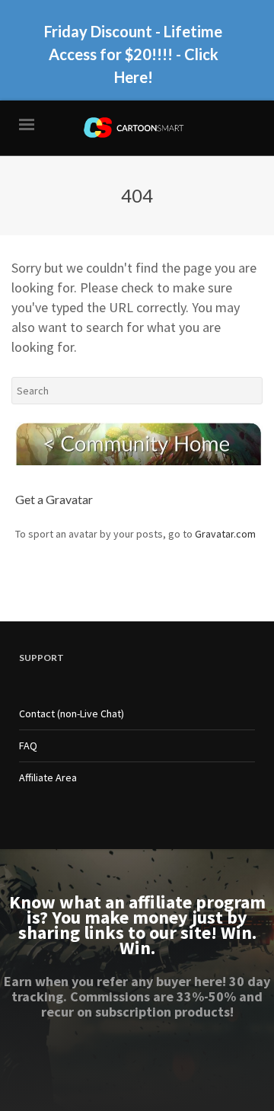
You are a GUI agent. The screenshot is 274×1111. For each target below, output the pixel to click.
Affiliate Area (48, 777)
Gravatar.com (225, 534)
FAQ (28, 745)
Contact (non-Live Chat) (71, 713)
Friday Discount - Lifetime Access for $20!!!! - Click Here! (133, 54)
